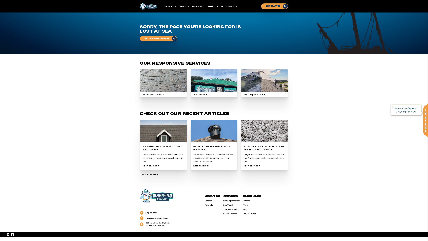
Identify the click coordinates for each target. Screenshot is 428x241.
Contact (246, 201)
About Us (169, 7)
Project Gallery (249, 214)
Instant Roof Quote (227, 7)
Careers (208, 201)
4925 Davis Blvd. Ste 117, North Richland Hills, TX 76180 (157, 224)
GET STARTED (273, 6)
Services (183, 7)
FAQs (245, 205)
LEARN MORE (148, 175)
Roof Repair (228, 205)
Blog (245, 209)
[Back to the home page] (148, 6)
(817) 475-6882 (151, 213)
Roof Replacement (231, 201)
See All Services (230, 214)
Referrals (209, 205)
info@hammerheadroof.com (156, 218)
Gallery (211, 7)
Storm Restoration (231, 209)
